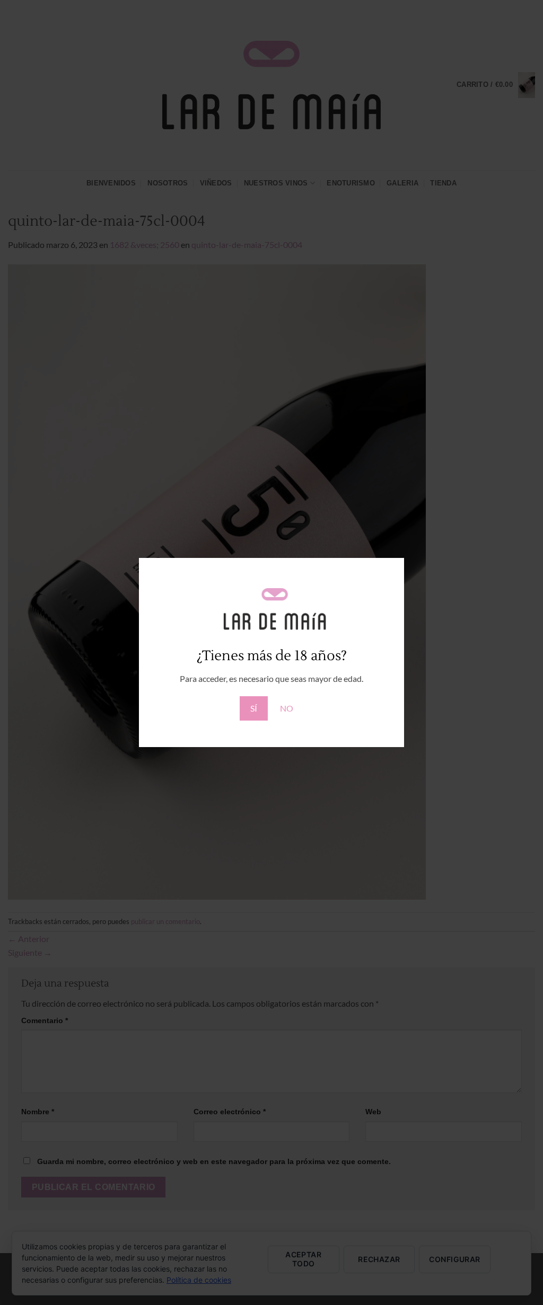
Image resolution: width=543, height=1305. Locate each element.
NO (286, 708)
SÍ (253, 708)
